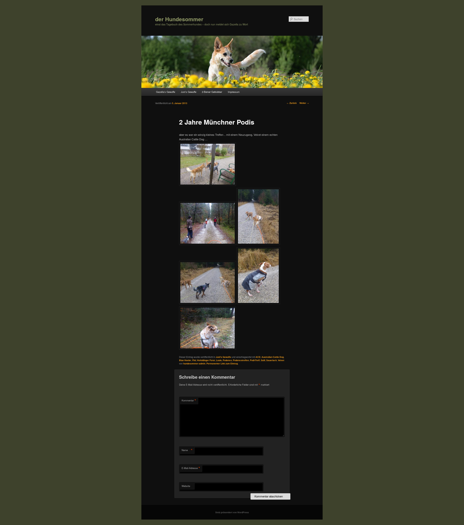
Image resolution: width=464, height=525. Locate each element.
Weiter (304, 103)
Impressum (234, 92)
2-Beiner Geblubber (212, 92)
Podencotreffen (241, 360)
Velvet (281, 360)
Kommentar (189, 400)
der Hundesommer (179, 19)
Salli (263, 360)
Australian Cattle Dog (273, 357)
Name (187, 450)
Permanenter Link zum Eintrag (222, 363)
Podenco (227, 360)
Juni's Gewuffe (223, 357)
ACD (258, 357)
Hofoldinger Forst (206, 360)
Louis (219, 360)
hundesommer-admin (194, 363)
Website (186, 486)
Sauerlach (271, 360)
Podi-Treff (255, 360)
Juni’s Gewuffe (188, 92)
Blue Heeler (185, 360)
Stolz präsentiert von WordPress (232, 512)
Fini (194, 360)
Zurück (292, 103)
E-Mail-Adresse (191, 468)
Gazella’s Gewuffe (165, 92)
